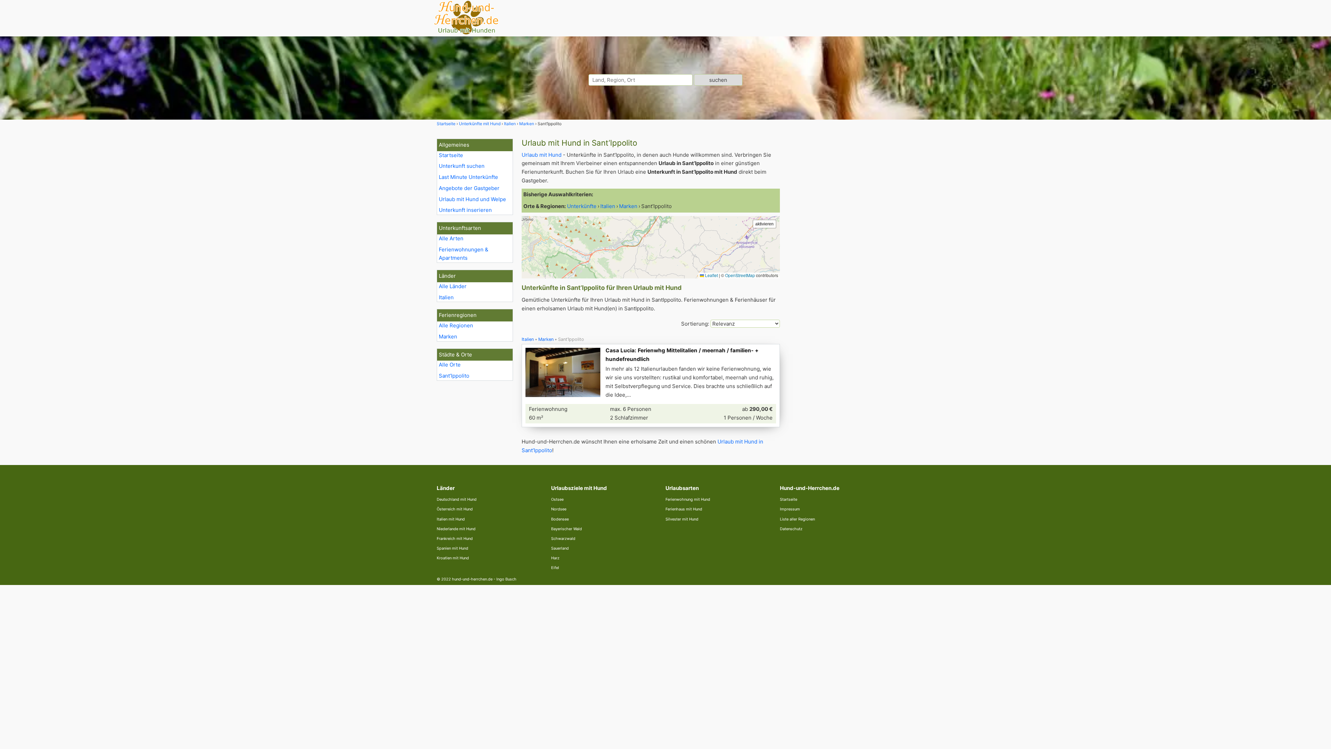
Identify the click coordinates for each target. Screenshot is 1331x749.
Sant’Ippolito (454, 375)
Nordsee (558, 509)
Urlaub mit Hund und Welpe (472, 199)
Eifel (555, 567)
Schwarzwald (563, 538)
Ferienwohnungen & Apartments (463, 253)
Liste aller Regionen (797, 519)
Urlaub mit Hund (542, 155)
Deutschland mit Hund (457, 499)
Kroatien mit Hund (453, 558)
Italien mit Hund (451, 519)
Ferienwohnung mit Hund (688, 499)
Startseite (451, 155)
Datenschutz (791, 528)
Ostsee (557, 499)
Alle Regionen (456, 325)
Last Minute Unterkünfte (468, 177)
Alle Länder (453, 286)
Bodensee (560, 519)
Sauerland (560, 548)
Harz (555, 558)
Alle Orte (450, 364)
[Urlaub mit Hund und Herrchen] (466, 33)
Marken (448, 336)
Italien (446, 297)
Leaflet (711, 275)
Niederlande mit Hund (456, 528)
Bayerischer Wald (566, 528)
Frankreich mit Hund (455, 538)
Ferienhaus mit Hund (684, 509)
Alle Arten (451, 238)
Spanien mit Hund (452, 548)
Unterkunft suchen (462, 166)
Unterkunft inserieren (465, 210)
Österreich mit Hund (455, 509)
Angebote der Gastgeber (469, 188)
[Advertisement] (842, 243)
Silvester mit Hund (682, 519)
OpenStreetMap (740, 275)
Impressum (790, 509)
